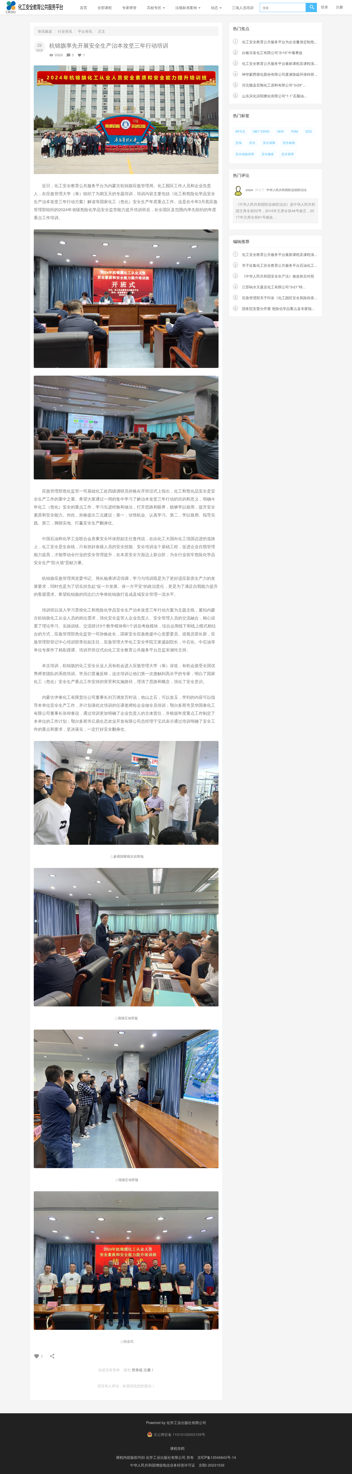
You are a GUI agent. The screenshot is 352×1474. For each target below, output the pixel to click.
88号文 (240, 131)
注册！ (149, 1369)
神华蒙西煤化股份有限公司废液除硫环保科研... (279, 74)
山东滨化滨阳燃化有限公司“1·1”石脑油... (274, 95)
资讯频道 (45, 31)
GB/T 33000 (261, 131)
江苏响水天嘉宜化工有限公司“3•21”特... (274, 286)
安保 (239, 142)
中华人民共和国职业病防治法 (286, 189)
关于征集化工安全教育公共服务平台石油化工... (279, 265)
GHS (280, 131)
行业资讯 (65, 31)
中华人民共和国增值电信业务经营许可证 (162, 1465)
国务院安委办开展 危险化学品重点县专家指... (278, 308)
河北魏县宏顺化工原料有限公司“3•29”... (274, 85)
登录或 (137, 1369)
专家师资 (129, 7)
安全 (252, 142)
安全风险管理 (245, 154)
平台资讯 (85, 31)
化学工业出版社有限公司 (186, 1422)
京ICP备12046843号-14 (216, 1457)
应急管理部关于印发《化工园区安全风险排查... (279, 297)
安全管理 (287, 154)
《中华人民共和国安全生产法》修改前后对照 (278, 276)
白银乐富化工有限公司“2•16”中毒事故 (272, 52)
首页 (83, 7)
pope (249, 189)
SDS (308, 131)
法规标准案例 (186, 7)
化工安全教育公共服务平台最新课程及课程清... (279, 63)
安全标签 (289, 142)
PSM (294, 131)
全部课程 (104, 7)
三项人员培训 (243, 7)
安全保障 (269, 142)
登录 (324, 7)
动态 (215, 7)
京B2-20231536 (211, 1465)
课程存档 (177, 1448)
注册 (339, 7)
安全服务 (268, 154)
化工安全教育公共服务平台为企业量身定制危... (279, 41)
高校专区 (154, 7)
